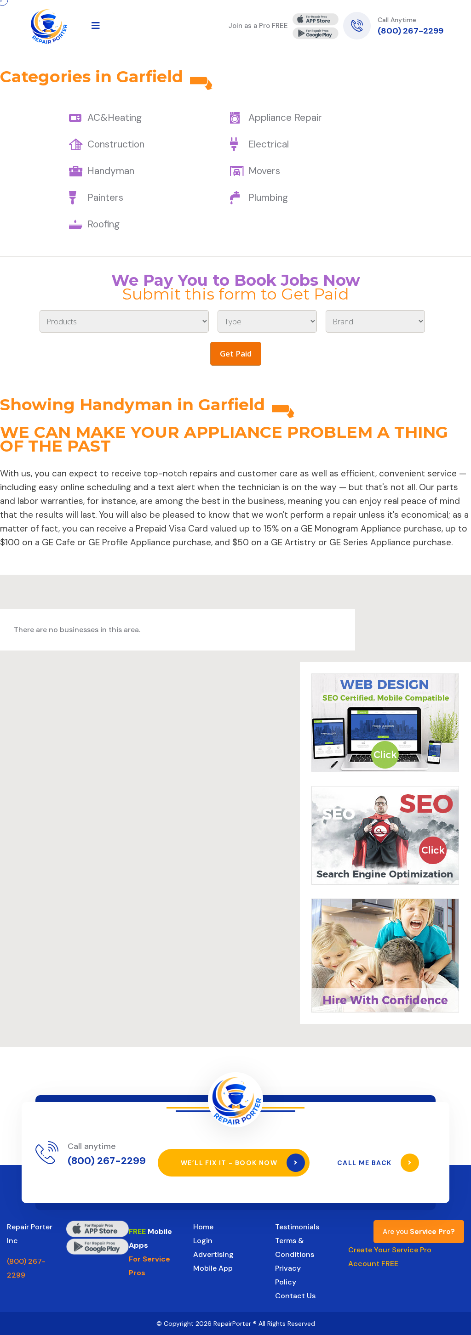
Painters (105, 197)
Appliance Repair (285, 117)
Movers (264, 170)
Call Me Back (365, 1163)
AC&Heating (114, 117)
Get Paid (236, 353)
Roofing (103, 224)
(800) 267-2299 (410, 30)
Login (203, 1240)
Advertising (213, 1254)
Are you (419, 1231)
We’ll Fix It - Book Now (230, 1163)
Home (203, 1227)
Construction (115, 144)
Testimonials (297, 1227)
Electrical (268, 144)
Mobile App (213, 1268)
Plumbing (268, 197)
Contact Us (295, 1296)
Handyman (110, 170)
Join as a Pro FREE (258, 25)
